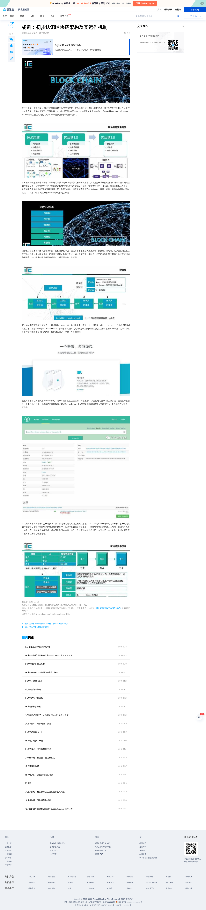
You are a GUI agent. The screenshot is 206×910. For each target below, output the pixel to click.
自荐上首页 (54, 850)
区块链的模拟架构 (33, 706)
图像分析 (130, 882)
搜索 (178, 16)
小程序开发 (150, 888)
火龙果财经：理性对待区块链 (38, 723)
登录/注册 (195, 9)
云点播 (109, 888)
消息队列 (90, 876)
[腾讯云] (8, 9)
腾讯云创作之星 (100, 850)
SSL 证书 (169, 882)
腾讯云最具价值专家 (102, 843)
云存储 (168, 876)
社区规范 (142, 843)
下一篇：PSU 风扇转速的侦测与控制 (35, 627)
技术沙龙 (8, 850)
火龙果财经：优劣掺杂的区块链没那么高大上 (45, 791)
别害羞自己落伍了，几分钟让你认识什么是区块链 (47, 715)
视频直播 (188, 876)
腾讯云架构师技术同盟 (103, 846)
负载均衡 (51, 888)
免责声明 (142, 846)
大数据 (129, 888)
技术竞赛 (53, 854)
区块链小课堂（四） (34, 680)
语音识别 (188, 882)
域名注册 (31, 876)
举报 (128, 32)
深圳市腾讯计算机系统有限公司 (76, 902)
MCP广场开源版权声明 (148, 857)
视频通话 (110, 882)
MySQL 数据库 (151, 882)
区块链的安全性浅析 (34, 697)
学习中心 (8, 857)
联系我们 (142, 850)
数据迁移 (188, 888)
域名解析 (149, 876)
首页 (5, 16)
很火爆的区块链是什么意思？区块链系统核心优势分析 (48, 808)
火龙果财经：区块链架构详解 (38, 800)
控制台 (178, 9)
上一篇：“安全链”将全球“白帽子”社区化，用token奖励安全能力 (45, 623)
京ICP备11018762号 (123, 905)
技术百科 (8, 861)
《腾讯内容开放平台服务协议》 (108, 608)
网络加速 (110, 876)
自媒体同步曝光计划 (57, 843)
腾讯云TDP (99, 854)
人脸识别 (31, 882)
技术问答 (8, 846)
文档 (159, 9)
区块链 (28, 783)
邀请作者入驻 (55, 846)
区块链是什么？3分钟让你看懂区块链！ (42, 672)
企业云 (70, 882)
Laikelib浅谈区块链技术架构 (37, 646)
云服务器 (51, 876)
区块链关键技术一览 (34, 740)
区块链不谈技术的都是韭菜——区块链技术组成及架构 (48, 655)
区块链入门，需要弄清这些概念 (39, 774)
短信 (69, 888)
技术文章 (8, 843)
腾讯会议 (51, 882)
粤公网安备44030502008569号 (130, 902)
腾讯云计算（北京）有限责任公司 (87, 905)
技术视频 (8, 854)
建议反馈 (168, 9)
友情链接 (142, 854)
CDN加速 (90, 882)
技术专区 (8, 865)
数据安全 (31, 888)
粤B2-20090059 (109, 902)
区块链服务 (72, 876)
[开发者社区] (23, 9)
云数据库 (130, 876)
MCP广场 (64, 16)
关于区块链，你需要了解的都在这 (40, 757)
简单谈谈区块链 (32, 766)
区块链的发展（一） (34, 732)
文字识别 (90, 888)
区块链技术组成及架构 (35, 663)
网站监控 (169, 888)
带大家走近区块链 (33, 689)
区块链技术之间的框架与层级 (38, 749)
